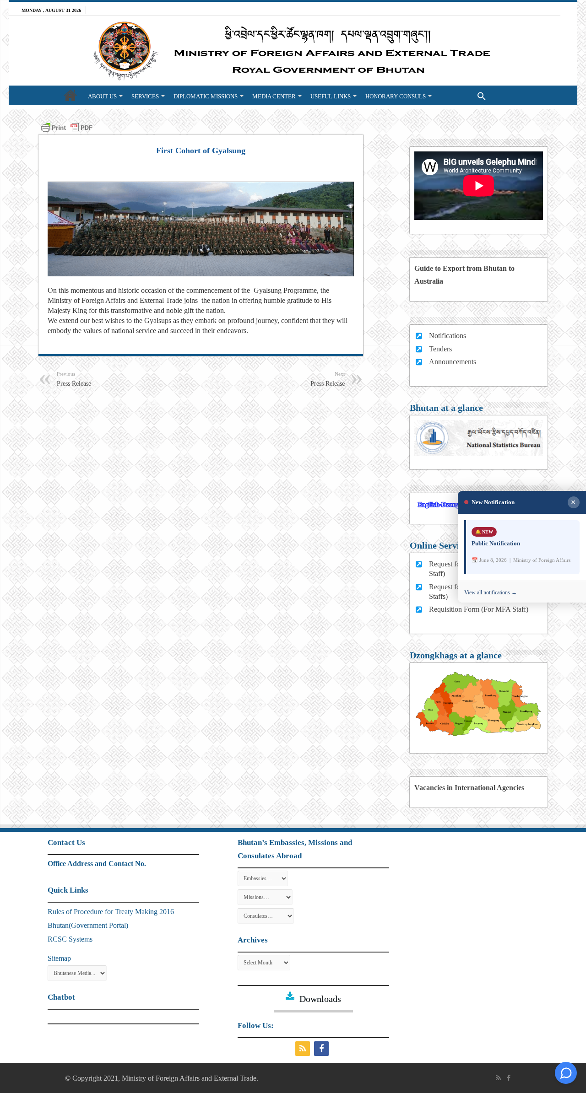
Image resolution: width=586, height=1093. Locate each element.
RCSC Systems (70, 939)
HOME (70, 95)
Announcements (452, 362)
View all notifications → (490, 592)
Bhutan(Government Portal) (88, 925)
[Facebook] (322, 1048)
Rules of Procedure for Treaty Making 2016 (111, 911)
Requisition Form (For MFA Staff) (478, 609)
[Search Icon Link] (463, 95)
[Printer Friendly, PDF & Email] (66, 127)
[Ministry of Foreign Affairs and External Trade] (293, 51)
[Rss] (303, 1048)
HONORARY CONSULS (395, 96)
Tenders (440, 349)
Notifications (447, 335)
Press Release (74, 379)
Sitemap (59, 958)
